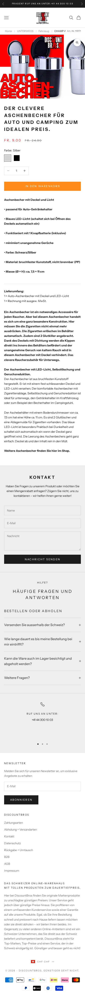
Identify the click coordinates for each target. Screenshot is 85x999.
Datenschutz (12, 843)
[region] (42, 719)
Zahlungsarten (13, 823)
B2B (6, 857)
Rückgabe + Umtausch (18, 850)
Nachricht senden (42, 559)
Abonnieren (21, 799)
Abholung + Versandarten (20, 829)
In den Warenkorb (42, 186)
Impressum (11, 870)
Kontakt (9, 836)
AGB (7, 864)
